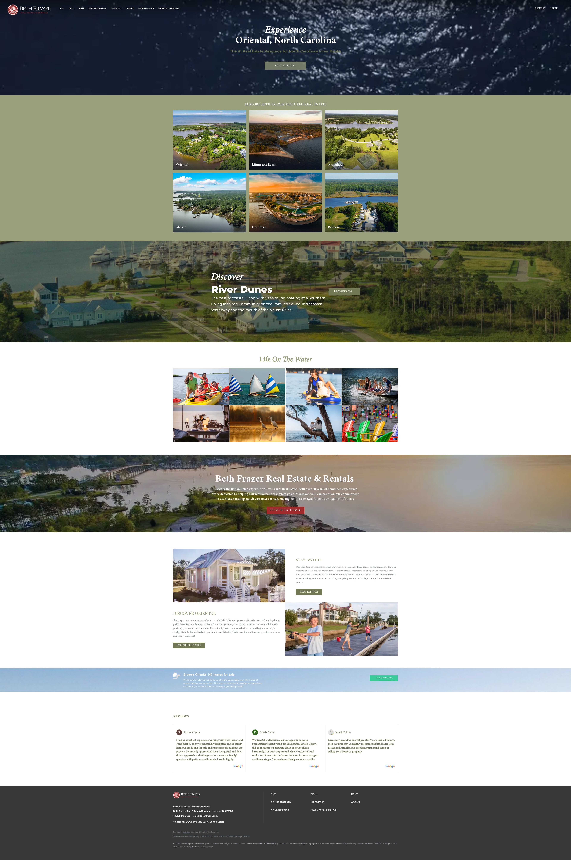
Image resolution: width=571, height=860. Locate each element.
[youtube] (193, 852)
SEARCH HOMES (384, 678)
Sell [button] (71, 8)
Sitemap (246, 837)
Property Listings (235, 837)
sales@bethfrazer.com (205, 816)
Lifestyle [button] (116, 8)
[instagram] (185, 852)
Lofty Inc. (186, 832)
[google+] (202, 852)
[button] (290, 794)
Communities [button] (146, 8)
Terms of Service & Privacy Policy (186, 837)
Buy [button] (62, 8)
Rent (81, 8)
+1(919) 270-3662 (181, 816)
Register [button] (540, 8)
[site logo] (189, 802)
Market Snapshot (169, 8)
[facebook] (176, 852)
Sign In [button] (554, 8)
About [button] (130, 8)
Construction (97, 8)
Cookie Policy (205, 837)
